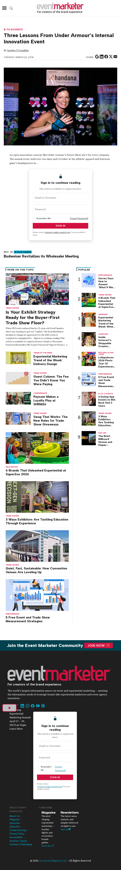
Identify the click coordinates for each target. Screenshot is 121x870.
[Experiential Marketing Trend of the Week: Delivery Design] (18, 357)
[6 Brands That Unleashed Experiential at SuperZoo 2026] (37, 447)
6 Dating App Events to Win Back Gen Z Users (106, 401)
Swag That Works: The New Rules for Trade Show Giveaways (50, 420)
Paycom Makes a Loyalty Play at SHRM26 (45, 400)
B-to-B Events (13, 29)
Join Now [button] (96, 645)
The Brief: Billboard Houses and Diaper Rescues (105, 441)
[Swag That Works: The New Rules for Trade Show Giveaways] (18, 417)
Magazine (14, 819)
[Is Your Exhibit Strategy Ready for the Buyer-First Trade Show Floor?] (37, 288)
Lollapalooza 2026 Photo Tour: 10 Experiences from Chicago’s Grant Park (106, 362)
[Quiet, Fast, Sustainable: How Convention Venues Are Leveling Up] (37, 545)
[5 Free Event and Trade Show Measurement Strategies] (37, 594)
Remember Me (44, 218)
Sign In (61, 225)
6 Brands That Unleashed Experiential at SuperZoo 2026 (36, 472)
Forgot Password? (79, 218)
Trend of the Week (42, 353)
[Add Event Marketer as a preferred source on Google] (97, 56)
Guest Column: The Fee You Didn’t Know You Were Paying (51, 380)
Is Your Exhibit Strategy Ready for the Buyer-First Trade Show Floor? (33, 317)
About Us (14, 816)
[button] (4, 8)
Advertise (14, 823)
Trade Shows (12, 516)
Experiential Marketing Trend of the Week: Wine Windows (105, 322)
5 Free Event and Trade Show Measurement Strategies (28, 619)
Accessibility (16, 837)
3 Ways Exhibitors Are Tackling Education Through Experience (37, 521)
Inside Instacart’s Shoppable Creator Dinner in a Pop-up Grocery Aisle (106, 342)
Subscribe (14, 826)
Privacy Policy (16, 833)
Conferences (40, 393)
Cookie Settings (18, 830)
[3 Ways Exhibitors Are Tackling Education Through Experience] (37, 496)
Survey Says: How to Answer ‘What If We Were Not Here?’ (106, 283)
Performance (12, 614)
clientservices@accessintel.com (57, 232)
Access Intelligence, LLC (53, 860)
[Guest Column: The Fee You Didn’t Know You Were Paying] (18, 377)
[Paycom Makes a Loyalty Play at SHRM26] (18, 397)
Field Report (12, 467)
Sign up (64, 829)
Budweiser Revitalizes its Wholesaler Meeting (41, 256)
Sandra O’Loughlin (18, 50)
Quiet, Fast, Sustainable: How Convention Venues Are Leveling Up (36, 570)
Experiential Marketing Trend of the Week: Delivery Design (50, 360)
